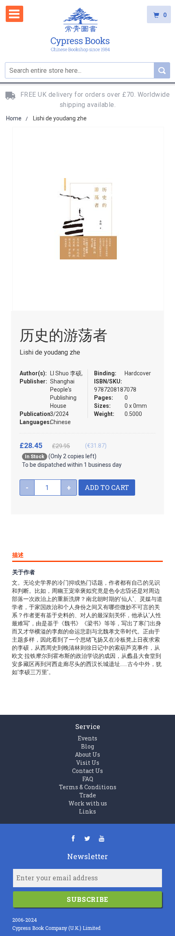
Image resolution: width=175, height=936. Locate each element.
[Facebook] (73, 838)
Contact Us (87, 771)
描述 (18, 555)
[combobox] (87, 70)
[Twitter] (87, 838)
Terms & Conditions (87, 787)
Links (87, 811)
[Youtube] (101, 838)
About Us (87, 754)
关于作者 (23, 572)
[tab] (87, 553)
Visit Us (87, 762)
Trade (87, 795)
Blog (87, 746)
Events (87, 738)
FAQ (87, 779)
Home (14, 118)
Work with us (87, 803)
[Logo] (80, 31)
